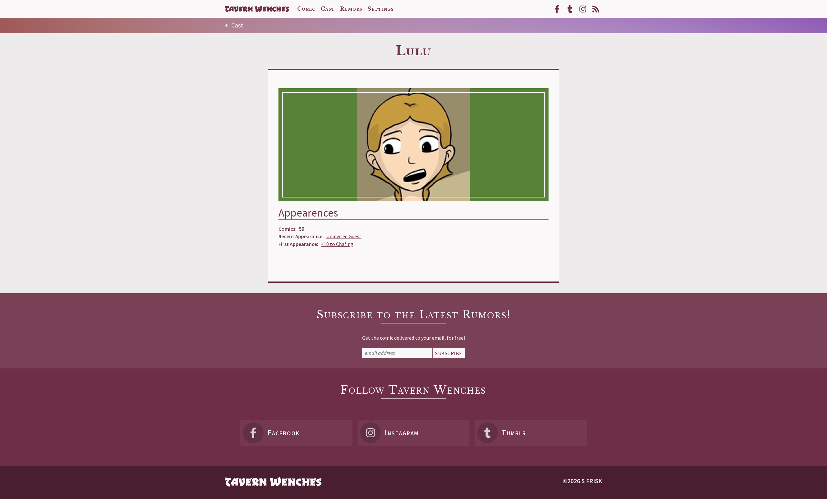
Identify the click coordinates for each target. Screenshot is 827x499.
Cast (234, 25)
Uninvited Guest (343, 236)
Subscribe (448, 353)
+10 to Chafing (337, 244)
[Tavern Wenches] (257, 8)
